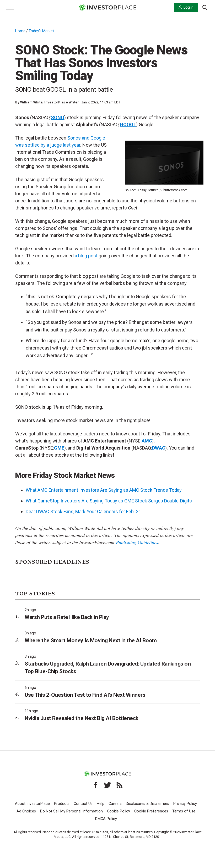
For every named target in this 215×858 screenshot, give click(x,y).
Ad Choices (26, 811)
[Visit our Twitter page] (107, 785)
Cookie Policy (118, 811)
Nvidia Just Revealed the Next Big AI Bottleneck (81, 718)
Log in (189, 7)
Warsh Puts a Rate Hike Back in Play (67, 617)
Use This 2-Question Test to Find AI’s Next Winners (85, 695)
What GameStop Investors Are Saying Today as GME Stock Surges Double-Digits (109, 500)
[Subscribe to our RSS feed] (119, 785)
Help (100, 803)
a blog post (86, 255)
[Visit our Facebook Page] (95, 785)
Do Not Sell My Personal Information (71, 811)
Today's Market (41, 31)
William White (31, 102)
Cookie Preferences (151, 811)
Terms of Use (183, 811)
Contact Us (83, 803)
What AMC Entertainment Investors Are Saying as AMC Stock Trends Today (104, 490)
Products (61, 803)
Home (20, 31)
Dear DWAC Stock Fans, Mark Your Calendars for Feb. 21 (83, 511)
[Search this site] (205, 7)
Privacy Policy (185, 803)
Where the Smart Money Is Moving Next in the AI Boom (91, 640)
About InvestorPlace (32, 803)
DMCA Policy (106, 819)
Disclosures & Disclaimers (147, 803)
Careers (115, 803)
